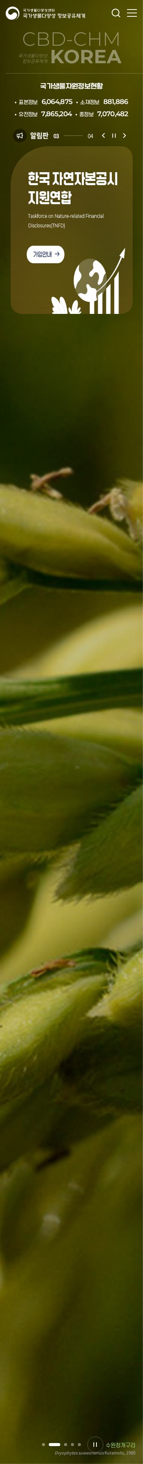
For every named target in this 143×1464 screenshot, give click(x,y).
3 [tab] (61, 1444)
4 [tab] (72, 1444)
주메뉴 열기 (132, 13)
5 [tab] (79, 1444)
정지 (114, 135)
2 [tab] (50, 1444)
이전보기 (103, 135)
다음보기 (124, 135)
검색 (116, 13)
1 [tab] (43, 1444)
